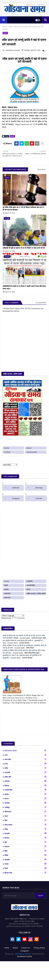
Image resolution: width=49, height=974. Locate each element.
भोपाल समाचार (25, 825)
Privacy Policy (39, 948)
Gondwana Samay (22, 954)
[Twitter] (21, 143)
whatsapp (39, 487)
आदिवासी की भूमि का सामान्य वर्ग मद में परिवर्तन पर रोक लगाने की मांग (24, 248)
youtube (39, 498)
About (29, 448)
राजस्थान (25, 846)
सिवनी (6, 585)
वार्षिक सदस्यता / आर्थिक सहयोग (36, 593)
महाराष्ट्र (25, 838)
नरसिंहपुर (25, 807)
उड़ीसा (25, 768)
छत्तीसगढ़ (25, 781)
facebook (15, 487)
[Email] (37, 143)
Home (4, 26)
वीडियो (25, 855)
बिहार (25, 820)
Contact (7, 452)
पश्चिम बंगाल (25, 811)
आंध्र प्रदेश (25, 759)
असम (25, 755)
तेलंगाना (25, 798)
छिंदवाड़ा (25, 785)
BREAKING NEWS (25, 750)
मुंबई (25, 842)
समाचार (10, 26)
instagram (15, 498)
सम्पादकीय (7, 593)
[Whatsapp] (26, 143)
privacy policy (32, 452)
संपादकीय (25, 859)
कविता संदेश (25, 777)
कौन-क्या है (7, 597)
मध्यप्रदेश (30, 581)
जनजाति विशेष (31, 585)
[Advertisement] (24, 535)
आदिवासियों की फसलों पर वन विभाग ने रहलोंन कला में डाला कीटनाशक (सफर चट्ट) (24, 287)
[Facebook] (16, 143)
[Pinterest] (32, 143)
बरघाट (25, 816)
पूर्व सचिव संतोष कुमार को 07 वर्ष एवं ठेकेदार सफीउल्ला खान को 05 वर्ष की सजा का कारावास (23, 208)
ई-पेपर (28, 589)
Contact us (25, 948)
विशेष (25, 851)
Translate (21, 618)
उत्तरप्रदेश (25, 772)
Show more (41, 169)
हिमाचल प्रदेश (25, 873)
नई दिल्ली (25, 803)
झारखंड (25, 794)
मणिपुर (25, 829)
